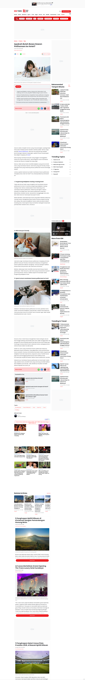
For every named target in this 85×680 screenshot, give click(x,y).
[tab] (18, 86)
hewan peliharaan (23, 151)
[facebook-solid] (42, 108)
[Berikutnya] (50, 477)
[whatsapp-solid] (39, 108)
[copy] (48, 108)
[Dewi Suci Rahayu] (15, 415)
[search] (60, 11)
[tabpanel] (32, 97)
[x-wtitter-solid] (45, 108)
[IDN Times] (21, 11)
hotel (28, 155)
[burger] (70, 14)
